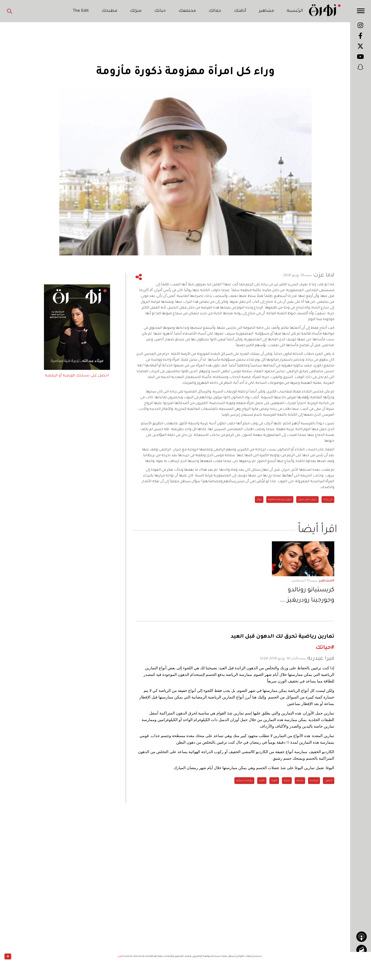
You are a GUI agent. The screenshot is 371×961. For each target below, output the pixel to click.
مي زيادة (327, 499)
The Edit (81, 11)
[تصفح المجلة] (361, 950)
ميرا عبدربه (320, 659)
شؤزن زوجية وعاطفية (279, 499)
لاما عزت (323, 276)
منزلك (135, 11)
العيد (262, 780)
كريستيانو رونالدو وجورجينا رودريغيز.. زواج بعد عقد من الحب (303, 596)
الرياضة (314, 780)
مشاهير (266, 11)
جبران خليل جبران (307, 499)
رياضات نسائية (244, 780)
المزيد (120, 956)
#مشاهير (326, 581)
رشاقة (300, 780)
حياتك (160, 11)
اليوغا (274, 780)
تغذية (287, 780)
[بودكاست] (361, 936)
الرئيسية (295, 11)
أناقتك (240, 11)
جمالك (215, 11)
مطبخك (109, 11)
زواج (259, 499)
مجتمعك (187, 11)
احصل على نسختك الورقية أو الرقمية (77, 376)
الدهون (328, 780)
